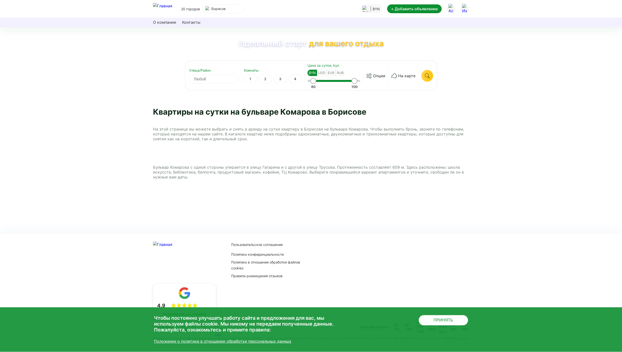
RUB (340, 73)
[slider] (313, 81)
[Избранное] (464, 8)
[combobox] (223, 8)
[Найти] (427, 76)
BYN (312, 73)
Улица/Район (200, 70)
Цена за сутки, (323, 65)
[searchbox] (218, 79)
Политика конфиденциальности (257, 254)
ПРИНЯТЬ (443, 320)
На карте (406, 75)
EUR (331, 73)
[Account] (451, 8)
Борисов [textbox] (218, 9)
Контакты (191, 22)
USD (321, 73)
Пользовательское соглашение (257, 244)
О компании (164, 22)
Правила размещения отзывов (257, 276)
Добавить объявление (414, 8)
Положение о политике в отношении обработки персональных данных (222, 341)
